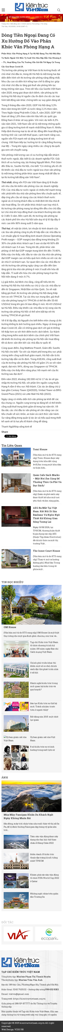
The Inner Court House (46, 550)
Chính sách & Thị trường (30, 24)
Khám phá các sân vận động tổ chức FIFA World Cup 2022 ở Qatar (44, 878)
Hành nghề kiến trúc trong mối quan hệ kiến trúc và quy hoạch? (44, 686)
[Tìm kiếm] (59, 10)
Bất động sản (15, 24)
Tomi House (40, 449)
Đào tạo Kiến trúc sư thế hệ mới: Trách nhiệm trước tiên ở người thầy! (43, 706)
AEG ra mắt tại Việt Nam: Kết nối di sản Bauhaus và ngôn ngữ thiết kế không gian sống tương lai (46, 514)
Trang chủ (5, 24)
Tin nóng (44, 24)
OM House (10, 627)
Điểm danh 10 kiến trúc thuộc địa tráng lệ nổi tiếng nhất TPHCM (44, 857)
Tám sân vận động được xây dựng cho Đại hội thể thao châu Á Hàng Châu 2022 (44, 839)
